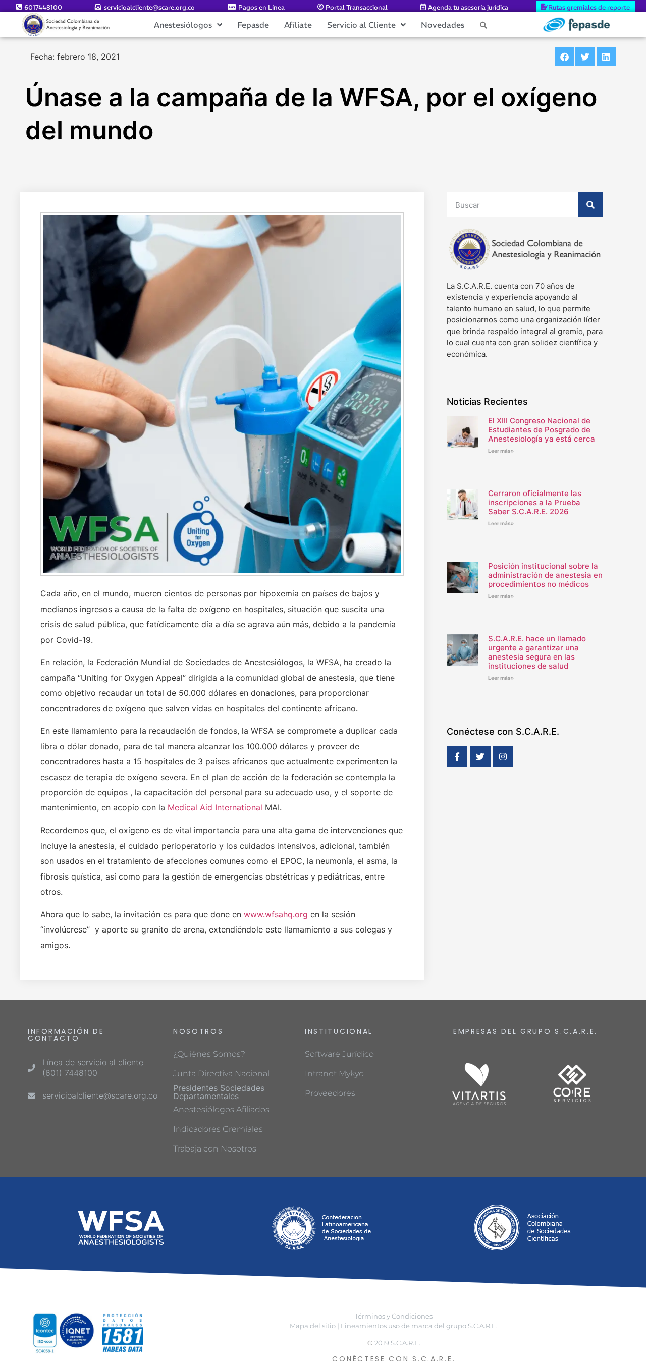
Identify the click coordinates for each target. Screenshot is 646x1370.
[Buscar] (590, 204)
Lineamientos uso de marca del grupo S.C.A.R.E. (419, 1326)
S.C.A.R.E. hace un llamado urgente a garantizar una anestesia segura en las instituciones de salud (537, 652)
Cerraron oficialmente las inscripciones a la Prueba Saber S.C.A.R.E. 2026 (534, 502)
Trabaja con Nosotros (214, 1149)
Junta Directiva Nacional (221, 1073)
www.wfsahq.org (276, 914)
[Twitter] (480, 756)
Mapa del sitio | (314, 1326)
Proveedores (330, 1093)
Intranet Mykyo (334, 1073)
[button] (564, 56)
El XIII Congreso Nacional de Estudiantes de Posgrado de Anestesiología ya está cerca (541, 430)
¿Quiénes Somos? (209, 1054)
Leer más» (501, 451)
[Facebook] (457, 756)
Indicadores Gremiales (218, 1129)
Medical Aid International (216, 807)
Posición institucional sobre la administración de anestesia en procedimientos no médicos (545, 575)
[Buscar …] (483, 25)
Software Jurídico (339, 1054)
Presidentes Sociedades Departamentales (218, 1092)
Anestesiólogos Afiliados (221, 1109)
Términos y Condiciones (394, 1316)
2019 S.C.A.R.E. (397, 1343)
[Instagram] (503, 756)
